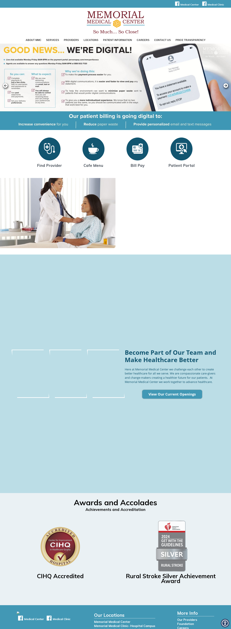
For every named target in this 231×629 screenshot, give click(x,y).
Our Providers (187, 620)
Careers (143, 40)
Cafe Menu (93, 165)
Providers (71, 40)
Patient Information (117, 40)
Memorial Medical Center (112, 622)
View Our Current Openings (172, 394)
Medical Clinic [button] (216, 4)
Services (52, 40)
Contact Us (162, 40)
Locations (91, 40)
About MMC (33, 40)
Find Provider (49, 165)
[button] (225, 623)
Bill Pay (138, 165)
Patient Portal (181, 165)
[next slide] (224, 88)
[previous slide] (7, 88)
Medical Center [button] (189, 4)
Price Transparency (191, 40)
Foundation (185, 624)
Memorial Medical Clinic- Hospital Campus (124, 626)
